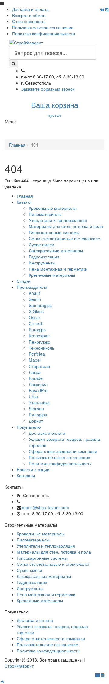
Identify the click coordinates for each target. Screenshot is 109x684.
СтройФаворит (19, 666)
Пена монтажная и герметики (58, 269)
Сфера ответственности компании (63, 451)
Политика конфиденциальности (43, 33)
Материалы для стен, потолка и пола (66, 226)
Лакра (35, 372)
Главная (25, 196)
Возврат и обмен (28, 15)
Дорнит (36, 421)
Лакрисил (38, 384)
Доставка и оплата (30, 9)
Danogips (38, 415)
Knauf (34, 293)
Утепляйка (39, 402)
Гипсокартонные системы (54, 232)
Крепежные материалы (52, 275)
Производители (32, 287)
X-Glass (36, 311)
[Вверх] (2, 681)
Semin (35, 299)
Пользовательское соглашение (43, 27)
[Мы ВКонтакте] (102, 9)
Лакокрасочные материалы (56, 250)
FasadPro (38, 390)
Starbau (36, 409)
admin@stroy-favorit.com (45, 507)
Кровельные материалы (53, 208)
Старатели (39, 366)
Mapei (35, 360)
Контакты (26, 475)
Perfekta (37, 354)
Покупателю (29, 427)
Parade (36, 378)
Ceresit (35, 323)
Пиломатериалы (45, 214)
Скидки (24, 281)
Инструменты (42, 263)
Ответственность (28, 21)
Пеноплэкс (39, 342)
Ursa (33, 396)
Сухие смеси (41, 244)
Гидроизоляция (44, 257)
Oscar (34, 317)
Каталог (24, 202)
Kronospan (39, 336)
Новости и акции (33, 469)
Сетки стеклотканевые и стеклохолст (65, 238)
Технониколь (41, 348)
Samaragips (40, 305)
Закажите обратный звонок (47, 89)
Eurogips (37, 329)
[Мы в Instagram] (107, 9)
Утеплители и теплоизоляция (58, 220)
